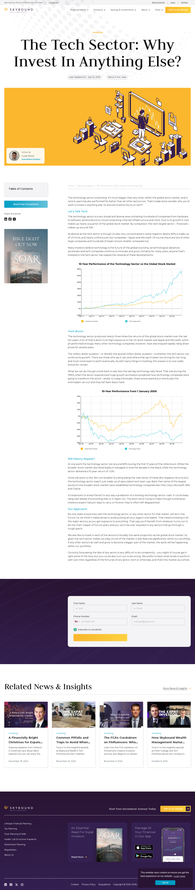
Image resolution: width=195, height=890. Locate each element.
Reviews (184, 2)
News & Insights (158, 2)
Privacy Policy (89, 884)
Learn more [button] (179, 876)
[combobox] (77, 621)
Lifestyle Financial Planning (17, 823)
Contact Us (53, 2)
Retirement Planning (14, 844)
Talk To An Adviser (178, 10)
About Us (9, 855)
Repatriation (10, 850)
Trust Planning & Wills (15, 834)
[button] (79, 10)
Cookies (75, 884)
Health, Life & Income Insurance (20, 839)
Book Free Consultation (26, 204)
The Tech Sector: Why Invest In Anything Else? (120, 186)
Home (71, 186)
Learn (173, 2)
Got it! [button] (165, 882)
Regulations (104, 884)
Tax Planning (10, 829)
